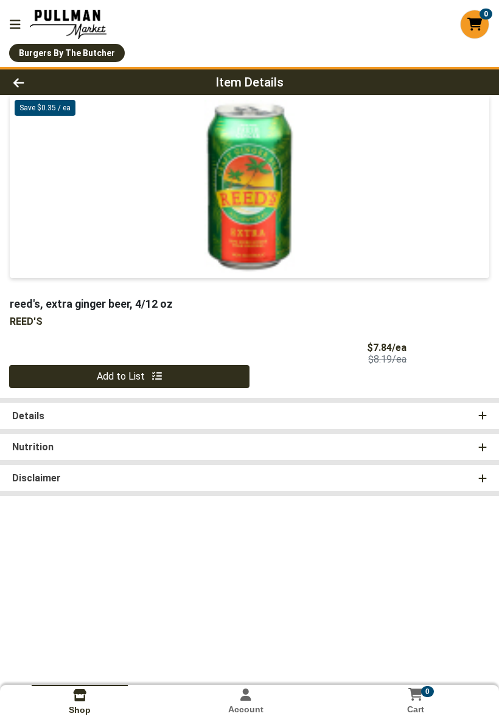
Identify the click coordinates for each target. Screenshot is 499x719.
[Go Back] (70, 82)
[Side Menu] (15, 24)
